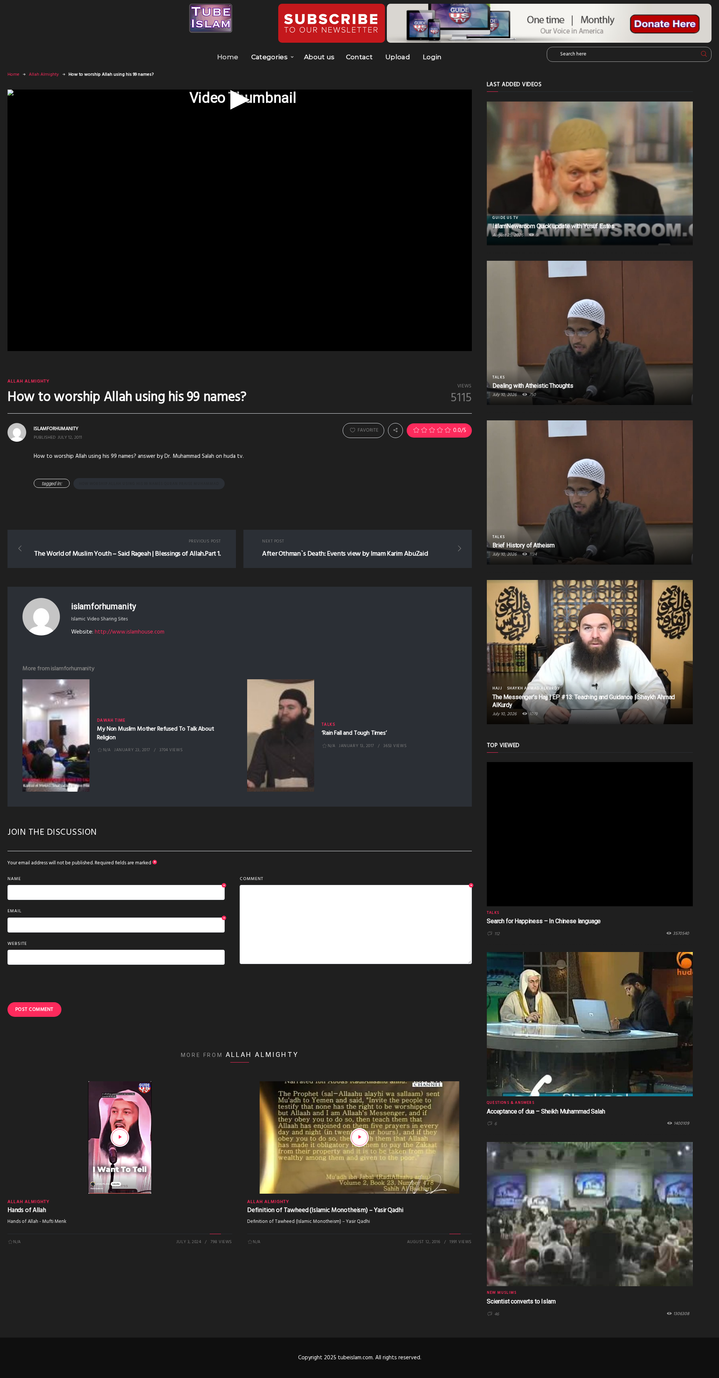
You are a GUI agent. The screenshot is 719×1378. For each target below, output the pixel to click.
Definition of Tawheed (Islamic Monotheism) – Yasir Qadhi (325, 1210)
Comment (356, 879)
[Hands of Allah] (119, 1137)
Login (432, 57)
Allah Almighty (44, 74)
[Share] (395, 430)
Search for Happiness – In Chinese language (544, 921)
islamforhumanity (103, 606)
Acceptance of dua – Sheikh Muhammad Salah (546, 1111)
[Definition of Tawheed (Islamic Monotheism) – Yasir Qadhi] (359, 1137)
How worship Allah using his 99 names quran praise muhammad (149, 484)
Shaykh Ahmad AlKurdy (533, 688)
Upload (397, 57)
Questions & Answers (510, 1103)
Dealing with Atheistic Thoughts (532, 385)
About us (319, 57)
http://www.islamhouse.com (129, 632)
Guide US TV (505, 218)
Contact (359, 57)
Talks (329, 724)
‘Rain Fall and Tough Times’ (354, 733)
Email (116, 911)
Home (227, 57)
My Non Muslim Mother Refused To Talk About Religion (155, 733)
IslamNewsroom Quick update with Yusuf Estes (553, 226)
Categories (269, 57)
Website (17, 944)
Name (116, 879)
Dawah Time (111, 720)
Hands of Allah (26, 1210)
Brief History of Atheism (523, 545)
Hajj (497, 688)
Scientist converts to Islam (521, 1301)
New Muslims (501, 1293)
